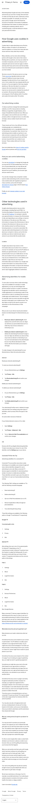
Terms (24, 791)
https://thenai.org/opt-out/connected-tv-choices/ (15, 623)
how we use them (21, 149)
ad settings (11, 162)
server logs (8, 76)
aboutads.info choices (7, 184)
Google (4, 791)
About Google (12, 791)
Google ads (14, 784)
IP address (11, 214)
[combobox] (9, 800)
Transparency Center (7, 795)
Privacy (19, 791)
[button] (3, 2)
